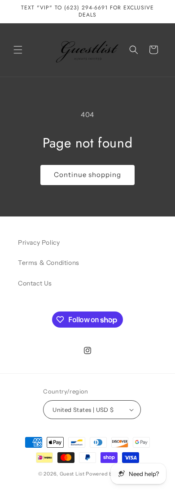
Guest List (72, 474)
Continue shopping (87, 174)
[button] (18, 50)
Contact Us (35, 283)
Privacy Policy (39, 242)
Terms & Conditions (48, 263)
